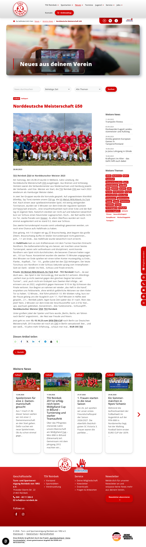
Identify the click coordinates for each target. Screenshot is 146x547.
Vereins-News (48, 21)
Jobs (118, 5)
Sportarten (66, 5)
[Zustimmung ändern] (5, 541)
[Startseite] (26, 9)
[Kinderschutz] (129, 20)
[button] (15, 341)
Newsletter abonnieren (119, 497)
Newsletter (82, 483)
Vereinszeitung (53, 486)
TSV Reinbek (51, 5)
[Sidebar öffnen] (116, 21)
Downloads (82, 486)
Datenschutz (32, 534)
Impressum (18, 534)
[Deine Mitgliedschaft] (143, 268)
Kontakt (49, 12)
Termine (89, 5)
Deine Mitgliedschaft (87, 480)
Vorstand (50, 480)
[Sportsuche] (144, 277)
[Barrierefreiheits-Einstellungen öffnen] (104, 20)
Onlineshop (66, 12)
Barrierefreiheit (47, 534)
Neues (78, 5)
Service (109, 5)
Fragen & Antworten (87, 489)
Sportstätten (52, 483)
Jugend (98, 5)
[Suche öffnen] (110, 21)
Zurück (20, 352)
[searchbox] (26, 89)
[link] (27, 413)
